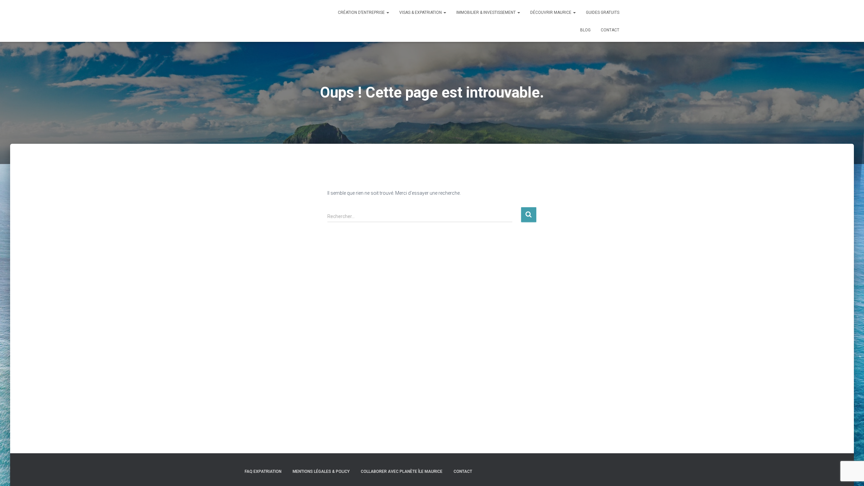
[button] (387, 12)
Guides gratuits (602, 12)
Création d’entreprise (362, 12)
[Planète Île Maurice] (248, 20)
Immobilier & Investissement (486, 12)
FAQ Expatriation (263, 471)
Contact (610, 30)
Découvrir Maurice (551, 12)
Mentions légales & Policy (321, 471)
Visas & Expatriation (421, 12)
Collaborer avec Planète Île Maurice (401, 471)
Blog (585, 30)
